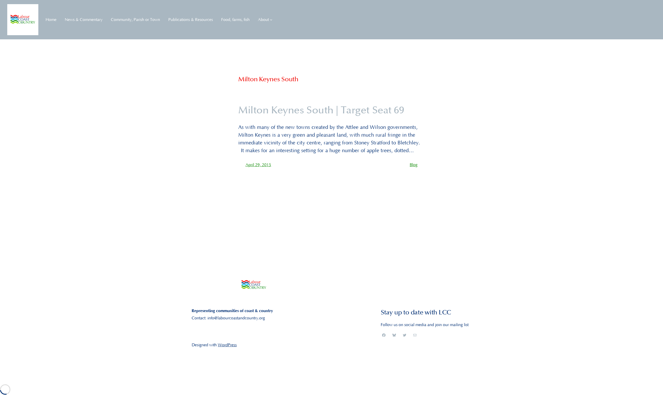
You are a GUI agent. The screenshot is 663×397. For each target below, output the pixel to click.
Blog (413, 165)
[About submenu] (271, 19)
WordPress (227, 345)
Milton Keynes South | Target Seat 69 (321, 110)
